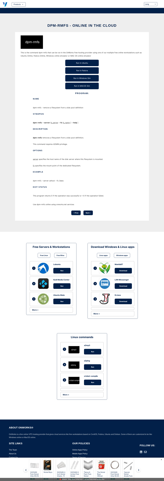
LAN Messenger (122, 280)
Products (17, 4)
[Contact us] (145, 452)
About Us (12, 454)
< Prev (76, 213)
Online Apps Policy (79, 450)
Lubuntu (57, 264)
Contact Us (13, 457)
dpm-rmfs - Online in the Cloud (82, 26)
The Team (13, 450)
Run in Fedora (82, 70)
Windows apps (122, 255)
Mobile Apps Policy (79, 454)
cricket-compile (91, 376)
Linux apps (103, 255)
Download (123, 271)
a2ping (87, 361)
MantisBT (119, 264)
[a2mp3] (74, 349)
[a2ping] (74, 364)
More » (35, 310)
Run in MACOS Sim (82, 86)
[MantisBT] (105, 268)
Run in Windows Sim (82, 78)
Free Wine (60, 255)
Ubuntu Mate (59, 295)
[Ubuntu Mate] (44, 299)
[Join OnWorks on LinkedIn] (141, 452)
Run (61, 271)
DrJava (118, 295)
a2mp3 (87, 345)
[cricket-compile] (74, 380)
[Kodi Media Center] (44, 283)
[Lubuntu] (44, 268)
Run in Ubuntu (82, 63)
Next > (88, 213)
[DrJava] (105, 299)
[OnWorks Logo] (5, 4)
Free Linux (44, 255)
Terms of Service (78, 457)
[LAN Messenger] (105, 283)
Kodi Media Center (61, 280)
